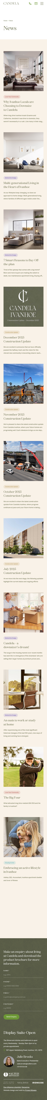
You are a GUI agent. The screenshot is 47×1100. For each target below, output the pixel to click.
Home (5, 21)
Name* (6, 971)
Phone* (7, 982)
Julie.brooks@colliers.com (26, 1064)
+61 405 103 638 (22, 1067)
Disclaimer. (26, 1088)
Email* (6, 993)
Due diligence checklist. (12, 1088)
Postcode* (9, 1004)
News (11, 21)
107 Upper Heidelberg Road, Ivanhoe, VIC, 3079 (24, 1050)
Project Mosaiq (30, 1091)
